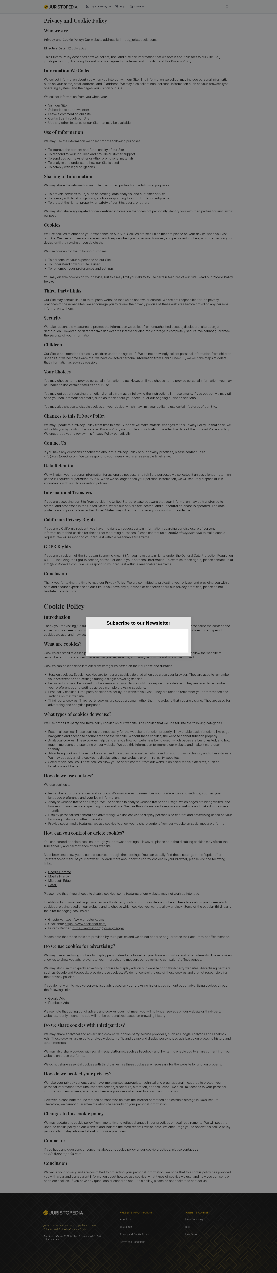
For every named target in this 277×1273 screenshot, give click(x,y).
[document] (138, 636)
